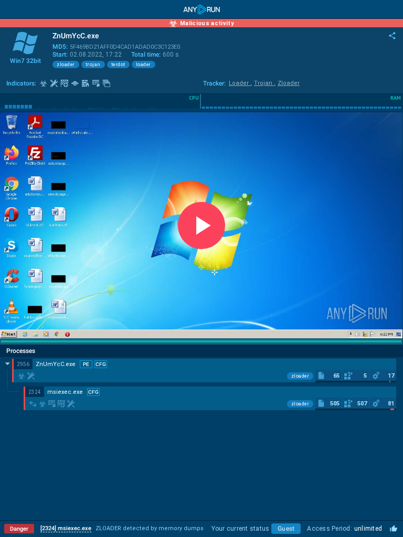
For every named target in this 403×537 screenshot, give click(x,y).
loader (143, 64)
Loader (240, 83)
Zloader (289, 83)
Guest (286, 528)
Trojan (264, 83)
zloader (66, 64)
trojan (93, 64)
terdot (118, 64)
